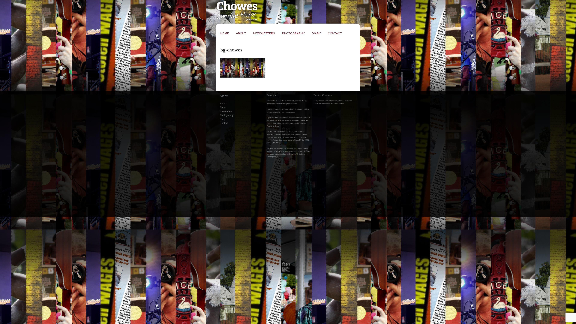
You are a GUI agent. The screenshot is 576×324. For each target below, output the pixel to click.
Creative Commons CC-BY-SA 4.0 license (329, 104)
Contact (335, 33)
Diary (316, 33)
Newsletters (264, 33)
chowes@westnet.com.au (276, 140)
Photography (293, 33)
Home (224, 33)
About (241, 33)
